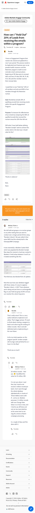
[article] (17, 266)
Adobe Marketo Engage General (10, 8)
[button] (9, 47)
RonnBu (10, 51)
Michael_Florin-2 (13, 225)
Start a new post (19, 211)
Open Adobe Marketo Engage (17, 21)
